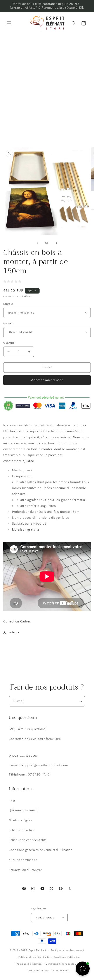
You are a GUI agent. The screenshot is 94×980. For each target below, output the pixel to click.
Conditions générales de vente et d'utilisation (41, 850)
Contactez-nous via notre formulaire (35, 739)
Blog (12, 800)
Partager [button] (13, 632)
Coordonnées (61, 970)
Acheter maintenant (47, 380)
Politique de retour (22, 830)
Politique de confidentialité (28, 840)
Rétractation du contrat (25, 870)
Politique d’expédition (29, 964)
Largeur (8, 303)
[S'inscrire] (80, 701)
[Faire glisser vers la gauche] (37, 243)
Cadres (25, 621)
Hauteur (8, 323)
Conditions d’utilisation (67, 957)
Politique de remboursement (67, 950)
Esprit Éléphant (37, 950)
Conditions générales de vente (64, 964)
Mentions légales (21, 820)
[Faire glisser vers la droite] (56, 243)
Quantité (8, 342)
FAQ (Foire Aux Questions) (27, 729)
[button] (9, 23)
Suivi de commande (23, 860)
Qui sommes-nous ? (23, 810)
